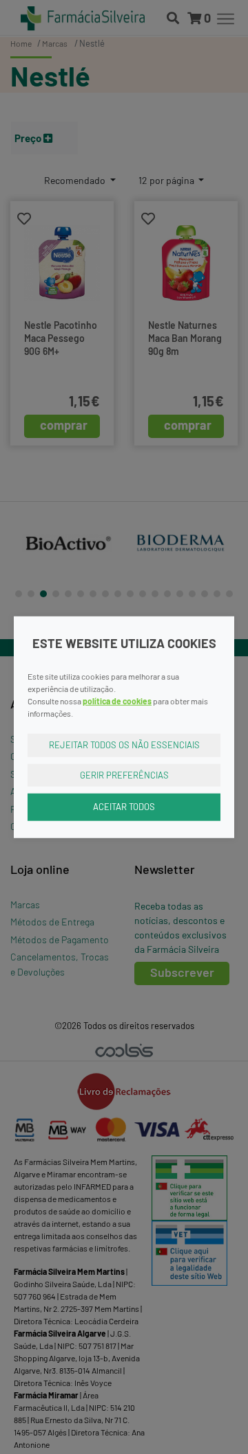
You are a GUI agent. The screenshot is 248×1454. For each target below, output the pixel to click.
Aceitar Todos (124, 806)
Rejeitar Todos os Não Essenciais (124, 744)
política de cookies (117, 701)
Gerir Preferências (124, 774)
